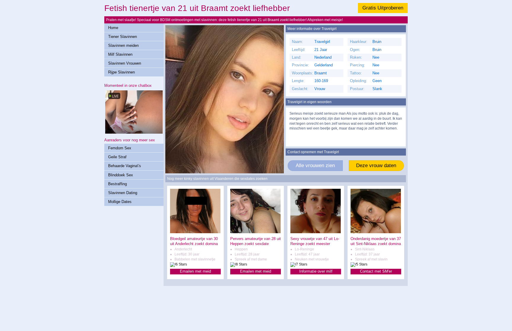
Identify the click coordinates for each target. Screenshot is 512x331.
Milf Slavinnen (120, 54)
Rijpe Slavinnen (121, 72)
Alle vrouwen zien (315, 165)
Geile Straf (117, 157)
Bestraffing (117, 184)
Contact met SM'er (376, 271)
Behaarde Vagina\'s (124, 166)
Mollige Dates (120, 201)
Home (113, 27)
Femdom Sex (119, 148)
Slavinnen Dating (122, 193)
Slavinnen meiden (123, 45)
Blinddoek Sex (120, 175)
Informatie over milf (315, 271)
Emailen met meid (195, 271)
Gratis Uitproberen (382, 8)
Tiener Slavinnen (122, 36)
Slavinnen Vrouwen (124, 63)
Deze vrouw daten (376, 165)
